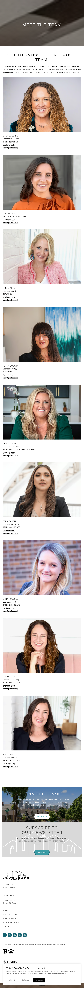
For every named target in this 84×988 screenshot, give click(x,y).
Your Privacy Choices (42, 985)
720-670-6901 (9, 375)
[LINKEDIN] (15, 935)
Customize (25, 980)
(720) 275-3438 (9, 453)
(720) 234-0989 (9, 145)
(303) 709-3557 (9, 608)
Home (5, 910)
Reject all (12, 980)
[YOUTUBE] (20, 935)
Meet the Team (10, 914)
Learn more (42, 816)
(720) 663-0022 (9, 884)
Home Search (9, 918)
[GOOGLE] (25, 935)
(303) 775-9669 (9, 686)
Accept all (39, 980)
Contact (7, 926)
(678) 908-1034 (9, 297)
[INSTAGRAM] (10, 935)
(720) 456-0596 (9, 220)
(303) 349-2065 (9, 764)
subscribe (42, 852)
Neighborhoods (11, 922)
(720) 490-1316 (9, 530)
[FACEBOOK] (5, 935)
